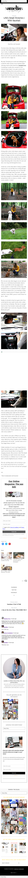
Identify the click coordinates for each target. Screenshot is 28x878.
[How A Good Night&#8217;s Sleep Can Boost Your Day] (6, 555)
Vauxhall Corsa (22, 65)
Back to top (13, 872)
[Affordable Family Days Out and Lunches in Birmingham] (18, 555)
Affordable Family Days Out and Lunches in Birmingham (18, 560)
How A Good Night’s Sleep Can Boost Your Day (6, 559)
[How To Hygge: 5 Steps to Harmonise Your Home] (6, 567)
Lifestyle (14, 15)
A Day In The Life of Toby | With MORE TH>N (14, 609)
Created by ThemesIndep (19, 868)
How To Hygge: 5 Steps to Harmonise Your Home (6, 571)
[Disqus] (14, 633)
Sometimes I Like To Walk (14, 603)
